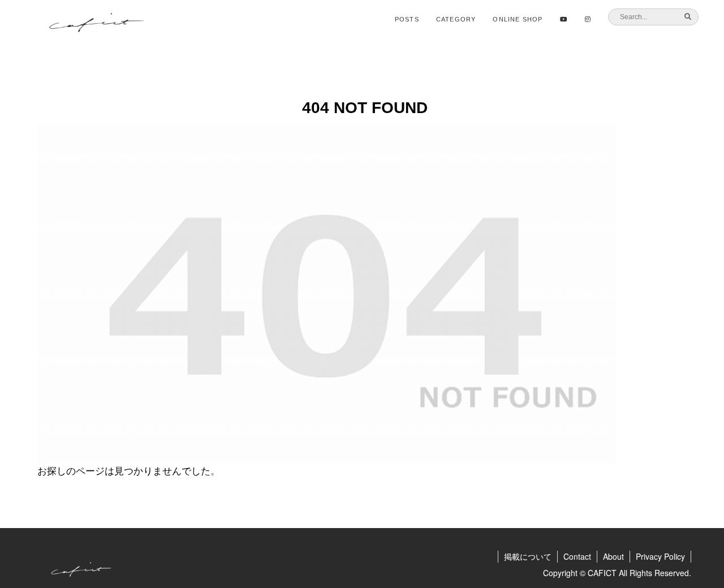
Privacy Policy (660, 556)
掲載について (527, 556)
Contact (577, 556)
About (613, 556)
